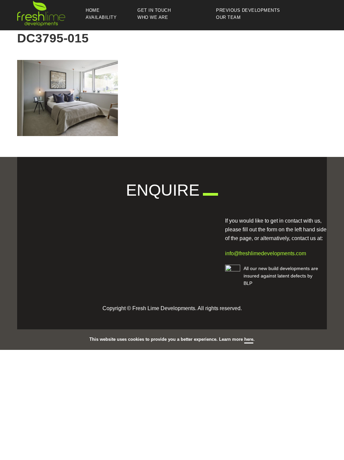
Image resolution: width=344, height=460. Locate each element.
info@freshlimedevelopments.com (265, 253)
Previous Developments (248, 10)
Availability (101, 17)
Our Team (228, 17)
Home (92, 10)
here (248, 339)
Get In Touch (154, 10)
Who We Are (152, 17)
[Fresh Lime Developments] (50, 13)
